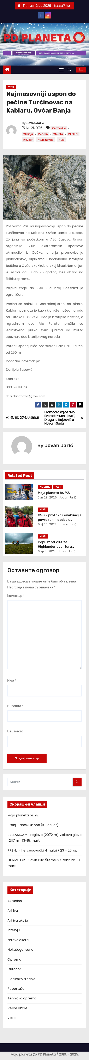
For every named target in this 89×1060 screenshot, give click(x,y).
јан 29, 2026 (47, 497)
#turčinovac (45, 140)
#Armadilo (59, 128)
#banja (28, 134)
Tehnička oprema (21, 998)
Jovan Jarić (35, 123)
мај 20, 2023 (47, 524)
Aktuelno (45, 486)
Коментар (16, 595)
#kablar (73, 134)
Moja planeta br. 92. (54, 493)
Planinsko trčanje (21, 979)
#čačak (43, 134)
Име (11, 680)
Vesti (11, 87)
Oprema (14, 959)
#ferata (58, 134)
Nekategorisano (20, 949)
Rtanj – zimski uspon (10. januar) (33, 825)
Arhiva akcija (17, 920)
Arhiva (12, 910)
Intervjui (13, 930)
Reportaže (15, 988)
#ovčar (27, 140)
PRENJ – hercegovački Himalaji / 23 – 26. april (43, 850)
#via (61, 140)
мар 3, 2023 (47, 551)
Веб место (15, 731)
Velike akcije (17, 1008)
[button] (70, 69)
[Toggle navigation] (61, 70)
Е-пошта (15, 706)
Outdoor (14, 969)
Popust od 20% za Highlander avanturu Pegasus (55, 546)
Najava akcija (18, 940)
